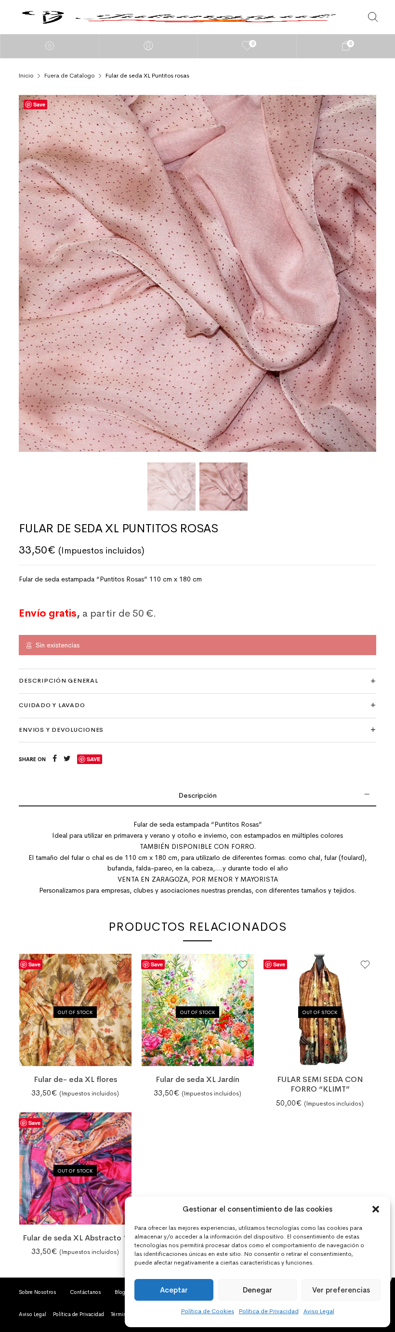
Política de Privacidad (269, 1311)
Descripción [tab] (198, 795)
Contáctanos (85, 1292)
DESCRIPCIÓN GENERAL (58, 681)
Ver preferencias (341, 1289)
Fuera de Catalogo (69, 75)
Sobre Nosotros (37, 1292)
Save (39, 104)
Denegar (257, 1289)
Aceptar (174, 1289)
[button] (376, 1209)
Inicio (26, 75)
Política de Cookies (207, 1311)
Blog (120, 1292)
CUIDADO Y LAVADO (52, 705)
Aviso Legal (318, 1311)
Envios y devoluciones (61, 730)
